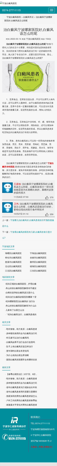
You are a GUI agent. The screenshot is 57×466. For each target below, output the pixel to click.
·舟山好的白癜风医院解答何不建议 (20, 288)
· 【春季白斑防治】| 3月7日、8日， (21, 374)
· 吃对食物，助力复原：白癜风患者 (21, 328)
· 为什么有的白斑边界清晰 (17, 355)
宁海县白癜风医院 (38, 253)
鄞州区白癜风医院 (38, 261)
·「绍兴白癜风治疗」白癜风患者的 (20, 314)
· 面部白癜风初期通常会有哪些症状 (21, 359)
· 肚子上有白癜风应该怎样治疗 (19, 346)
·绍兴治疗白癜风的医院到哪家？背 (20, 296)
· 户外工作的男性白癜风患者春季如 (21, 400)
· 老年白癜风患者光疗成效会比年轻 (21, 387)
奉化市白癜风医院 (13, 257)
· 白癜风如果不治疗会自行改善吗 (20, 342)
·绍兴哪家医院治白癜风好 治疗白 (20, 301)
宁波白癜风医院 (14, 16)
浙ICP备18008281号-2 (41, 440)
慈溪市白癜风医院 (13, 261)
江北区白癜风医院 (13, 270)
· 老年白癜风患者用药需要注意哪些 (21, 391)
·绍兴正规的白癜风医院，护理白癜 (20, 283)
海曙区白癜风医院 (13, 253)
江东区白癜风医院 (38, 270)
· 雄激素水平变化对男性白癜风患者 (21, 404)
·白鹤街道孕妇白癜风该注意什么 (19, 292)
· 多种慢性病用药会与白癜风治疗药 (21, 333)
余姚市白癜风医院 (38, 257)
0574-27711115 (11, 10)
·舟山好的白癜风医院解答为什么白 (20, 305)
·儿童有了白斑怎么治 (14, 309)
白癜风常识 (28, 16)
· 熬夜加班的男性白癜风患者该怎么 (21, 395)
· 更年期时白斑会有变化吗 (17, 350)
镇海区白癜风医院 (38, 266)
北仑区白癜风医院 (13, 266)
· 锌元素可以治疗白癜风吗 (17, 337)
